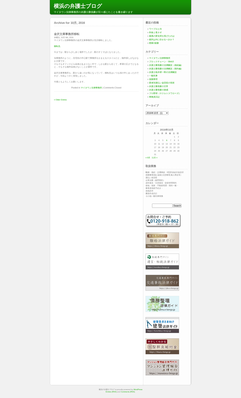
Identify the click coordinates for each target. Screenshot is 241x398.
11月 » (154, 158)
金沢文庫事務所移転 (66, 33)
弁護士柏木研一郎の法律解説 (163, 72)
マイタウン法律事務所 (91, 87)
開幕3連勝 (154, 43)
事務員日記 (154, 97)
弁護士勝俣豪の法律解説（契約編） (166, 68)
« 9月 (148, 158)
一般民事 (153, 75)
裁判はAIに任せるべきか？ (161, 39)
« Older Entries (60, 100)
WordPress (138, 389)
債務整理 (153, 79)
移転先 (57, 46)
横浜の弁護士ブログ (78, 6)
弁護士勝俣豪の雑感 (158, 90)
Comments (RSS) (128, 392)
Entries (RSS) (111, 392)
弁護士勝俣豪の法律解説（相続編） (166, 65)
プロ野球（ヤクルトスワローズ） (165, 93)
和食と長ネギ (155, 32)
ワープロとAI (155, 29)
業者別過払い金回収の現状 (161, 83)
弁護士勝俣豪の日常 (158, 86)
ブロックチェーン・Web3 (161, 61)
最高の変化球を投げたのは (161, 36)
